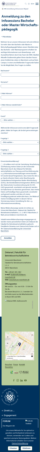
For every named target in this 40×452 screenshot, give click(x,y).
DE (32, 4)
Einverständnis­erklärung (10, 161)
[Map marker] (19, 345)
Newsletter (9, 367)
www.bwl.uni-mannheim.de (19, 280)
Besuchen (8, 365)
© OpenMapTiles (11, 356)
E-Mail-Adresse (6, 93)
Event (3, 116)
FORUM (6, 421)
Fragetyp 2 (5, 150)
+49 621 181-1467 (14, 272)
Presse (15, 365)
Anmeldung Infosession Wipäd (17, 9)
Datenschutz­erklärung (20, 443)
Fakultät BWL (3, 9)
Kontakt (22, 365)
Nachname (5, 71)
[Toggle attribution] (32, 356)
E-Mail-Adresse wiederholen (11, 105)
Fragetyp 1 (5, 138)
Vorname (4, 82)
